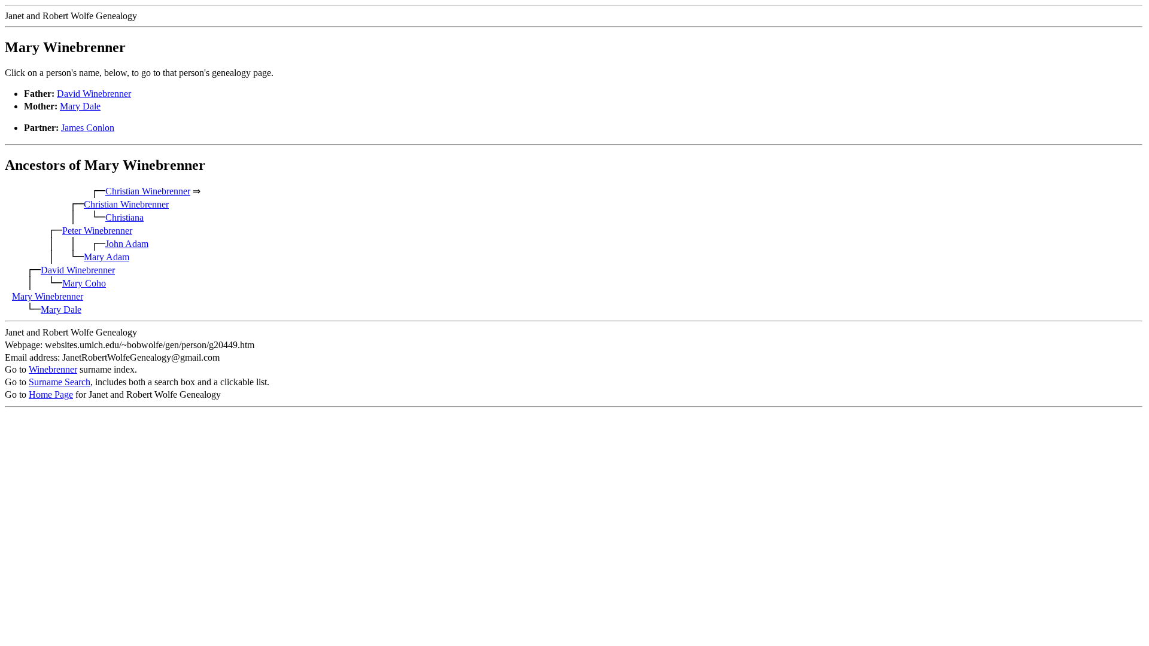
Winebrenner (53, 369)
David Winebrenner (94, 94)
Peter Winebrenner (97, 231)
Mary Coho (84, 283)
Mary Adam (106, 257)
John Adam (126, 244)
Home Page (51, 394)
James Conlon (87, 128)
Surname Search (59, 382)
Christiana (124, 217)
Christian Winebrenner (147, 191)
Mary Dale (80, 106)
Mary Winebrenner (47, 296)
